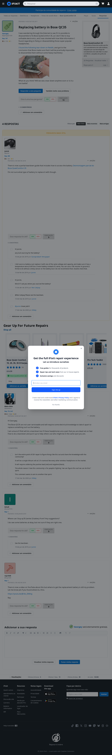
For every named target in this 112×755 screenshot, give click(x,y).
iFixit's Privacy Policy (61, 398)
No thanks (56, 404)
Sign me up (56, 390)
